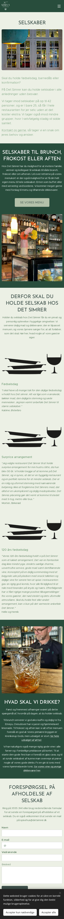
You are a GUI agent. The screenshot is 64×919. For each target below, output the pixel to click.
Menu (59, 6)
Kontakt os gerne (14, 130)
